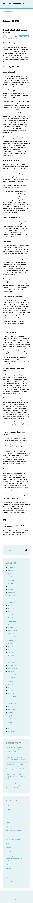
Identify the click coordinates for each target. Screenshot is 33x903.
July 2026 (10, 570)
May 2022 (10, 722)
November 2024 (12, 630)
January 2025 (11, 624)
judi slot (8, 852)
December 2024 (12, 627)
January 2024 (11, 662)
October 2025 (11, 596)
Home (12, 11)
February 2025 (12, 621)
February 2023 (12, 697)
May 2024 (10, 649)
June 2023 (11, 684)
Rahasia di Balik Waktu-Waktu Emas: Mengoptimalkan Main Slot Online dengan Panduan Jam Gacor (16, 767)
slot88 (8, 805)
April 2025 (10, 615)
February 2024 (12, 659)
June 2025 (11, 608)
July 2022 (10, 719)
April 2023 (10, 690)
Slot (7, 877)
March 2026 (11, 580)
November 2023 (12, 668)
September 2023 (12, 675)
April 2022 (10, 725)
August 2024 (11, 640)
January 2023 (11, 700)
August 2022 (11, 716)
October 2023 (11, 671)
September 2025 (12, 599)
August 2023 (11, 678)
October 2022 (11, 709)
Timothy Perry (12, 36)
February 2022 (12, 731)
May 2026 (10, 574)
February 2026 (12, 583)
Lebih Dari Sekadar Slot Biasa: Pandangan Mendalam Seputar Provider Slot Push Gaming (15, 786)
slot (7, 818)
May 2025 (10, 611)
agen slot (9, 869)
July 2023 (10, 681)
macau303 (9, 847)
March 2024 (11, 656)
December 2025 (12, 589)
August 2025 (11, 602)
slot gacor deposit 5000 (13, 839)
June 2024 (11, 646)
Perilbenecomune (16, 3)
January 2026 (11, 586)
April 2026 (10, 577)
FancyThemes (16, 899)
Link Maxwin (9, 835)
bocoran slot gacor (11, 864)
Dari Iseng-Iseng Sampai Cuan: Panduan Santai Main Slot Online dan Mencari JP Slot (15, 750)
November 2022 (12, 706)
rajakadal (8, 822)
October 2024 (11, 634)
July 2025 (10, 605)
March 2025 (11, 618)
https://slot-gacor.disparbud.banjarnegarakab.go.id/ (16, 858)
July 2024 (10, 643)
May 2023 (10, 687)
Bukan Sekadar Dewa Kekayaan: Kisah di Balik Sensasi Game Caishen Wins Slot (16, 776)
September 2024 (12, 637)
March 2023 (11, 694)
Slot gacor (9, 881)
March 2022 (11, 728)
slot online (9, 814)
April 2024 (10, 653)
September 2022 (12, 712)
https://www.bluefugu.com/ (14, 831)
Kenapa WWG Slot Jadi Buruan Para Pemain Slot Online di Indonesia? (16, 758)
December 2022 (12, 703)
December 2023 (12, 665)
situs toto (9, 809)
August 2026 (11, 567)
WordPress (20, 897)
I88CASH (8, 826)
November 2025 (12, 593)
